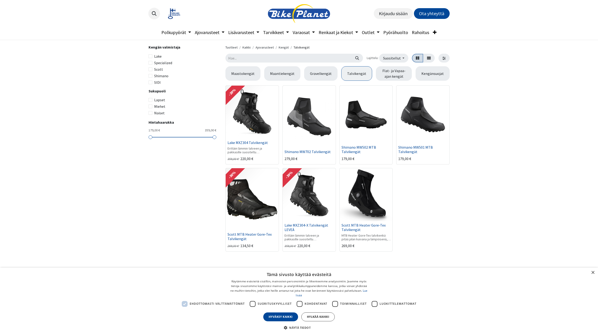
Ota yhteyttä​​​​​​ (431, 13)
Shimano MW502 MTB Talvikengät (359, 149)
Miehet (159, 106)
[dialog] (299, 302)
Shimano (161, 76)
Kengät (284, 47)
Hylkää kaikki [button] (318, 317)
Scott (158, 69)
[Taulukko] (417, 58)
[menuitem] (176, 32)
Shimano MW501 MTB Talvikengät (415, 149)
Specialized (163, 62)
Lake (158, 56)
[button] (154, 13)
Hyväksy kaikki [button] (281, 317)
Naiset (159, 113)
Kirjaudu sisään (393, 13)
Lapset (159, 100)
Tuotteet (231, 47)
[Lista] (429, 58)
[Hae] (357, 58)
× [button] (592, 272)
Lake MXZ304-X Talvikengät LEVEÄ (306, 227)
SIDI (157, 82)
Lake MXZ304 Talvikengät (248, 142)
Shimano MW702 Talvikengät (308, 151)
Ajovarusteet (265, 47)
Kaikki (246, 47)
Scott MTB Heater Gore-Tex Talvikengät (250, 236)
